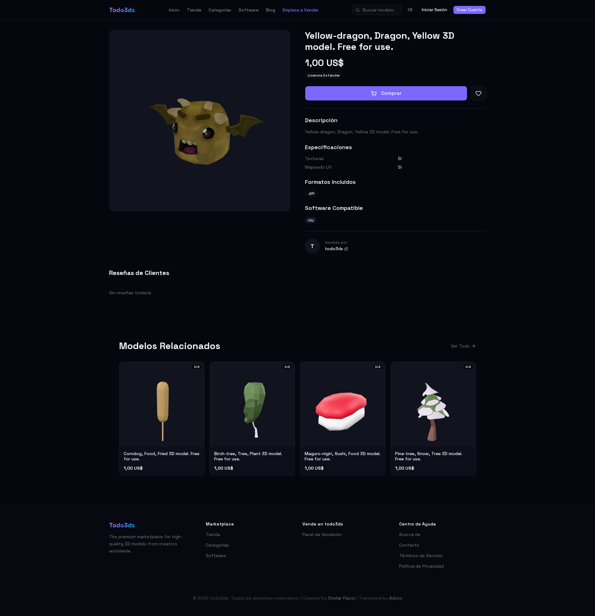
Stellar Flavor (341, 598)
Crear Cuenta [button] (469, 9)
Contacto (409, 545)
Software (248, 10)
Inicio (174, 10)
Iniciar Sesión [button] (434, 9)
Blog (270, 10)
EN (410, 9)
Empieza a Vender (301, 10)
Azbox (395, 598)
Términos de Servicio (421, 555)
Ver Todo (460, 346)
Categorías (220, 10)
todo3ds (334, 248)
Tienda (194, 10)
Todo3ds (122, 10)
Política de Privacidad (421, 566)
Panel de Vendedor (322, 534)
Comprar (391, 93)
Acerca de (410, 534)
